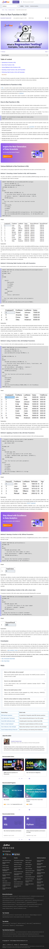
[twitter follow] (5, 848)
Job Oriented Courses (19, 900)
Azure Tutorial (28, 874)
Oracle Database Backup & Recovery (9, 729)
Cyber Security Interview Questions (9, 933)
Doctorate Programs (21, 902)
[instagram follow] (11, 848)
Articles (21, 6)
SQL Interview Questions (39, 879)
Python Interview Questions (40, 861)
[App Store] (15, 854)
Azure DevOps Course (18, 883)
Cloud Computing (5, 923)
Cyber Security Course (18, 876)
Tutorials (27, 6)
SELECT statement (31, 503)
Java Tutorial (28, 866)
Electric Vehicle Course (18, 881)
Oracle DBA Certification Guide (8, 721)
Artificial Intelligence (20, 925)
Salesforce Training (18, 864)
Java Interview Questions (40, 876)
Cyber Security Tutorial (29, 870)
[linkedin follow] (7, 848)
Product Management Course (6, 888)
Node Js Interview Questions (40, 885)
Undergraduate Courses (31, 902)
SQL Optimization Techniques (8, 718)
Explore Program (7, 156)
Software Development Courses (8, 902)
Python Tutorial (28, 860)
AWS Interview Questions (40, 864)
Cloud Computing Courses (28, 881)
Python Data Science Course (29, 884)
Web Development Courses (17, 886)
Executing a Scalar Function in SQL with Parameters (13, 69)
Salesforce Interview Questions (41, 873)
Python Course (5, 865)
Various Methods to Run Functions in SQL (11, 67)
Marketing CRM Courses (37, 900)
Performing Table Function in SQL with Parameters (13, 72)
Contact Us (9, 944)
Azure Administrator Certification (18, 874)
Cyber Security (5, 925)
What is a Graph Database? (7, 724)
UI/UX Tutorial (27, 916)
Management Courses (22, 906)
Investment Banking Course (6, 878)
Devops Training (5, 867)
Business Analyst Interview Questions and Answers (28, 933)
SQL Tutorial (25, 914)
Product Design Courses (20, 904)
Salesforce (12, 925)
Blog (6, 9)
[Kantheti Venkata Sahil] (7, 741)
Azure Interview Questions (21, 931)
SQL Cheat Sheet (5, 661)
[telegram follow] (13, 848)
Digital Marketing (36, 923)
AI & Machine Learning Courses (36, 896)
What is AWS (29, 923)
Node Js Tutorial (28, 868)
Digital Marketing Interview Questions (41, 888)
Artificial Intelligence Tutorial (34, 914)
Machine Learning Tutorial (7, 914)
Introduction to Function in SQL (9, 62)
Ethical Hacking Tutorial (30, 876)
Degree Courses (28, 900)
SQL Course (4, 880)
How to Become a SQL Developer (8, 726)
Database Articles (11, 9)
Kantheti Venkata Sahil (6, 18)
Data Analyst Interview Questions (19, 936)
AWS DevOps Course (6, 882)
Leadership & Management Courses (9, 906)
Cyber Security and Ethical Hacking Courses (24, 898)
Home (3, 9)
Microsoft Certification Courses (20, 908)
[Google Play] (6, 854)
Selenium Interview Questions (8, 931)
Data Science (5, 896)
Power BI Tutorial (17, 914)
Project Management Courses (8, 898)
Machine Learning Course (6, 863)
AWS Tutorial (27, 862)
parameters (31, 126)
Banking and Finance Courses (8, 904)
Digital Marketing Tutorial (7, 916)
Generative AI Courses (33, 906)
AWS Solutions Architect (18, 860)
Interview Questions (34, 6)
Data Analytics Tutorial (18, 916)
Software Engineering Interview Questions (36, 936)
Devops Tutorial (28, 864)
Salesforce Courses (13, 896)
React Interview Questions (40, 882)
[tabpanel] (13, 767)
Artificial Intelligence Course (18, 869)
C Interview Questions (6, 936)
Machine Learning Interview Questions (35, 931)
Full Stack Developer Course (6, 885)
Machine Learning (21, 923)
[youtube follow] (9, 848)
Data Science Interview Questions (41, 867)
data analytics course (12, 650)
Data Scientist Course (6, 860)
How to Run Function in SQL (8, 65)
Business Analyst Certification (5, 870)
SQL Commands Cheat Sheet (8, 658)
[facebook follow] (3, 848)
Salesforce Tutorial (29, 872)
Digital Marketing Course (17, 879)
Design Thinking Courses (7, 908)
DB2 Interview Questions (6, 715)
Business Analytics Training (6, 875)
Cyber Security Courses (7, 872)
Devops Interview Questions (40, 870)
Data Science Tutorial (29, 878)
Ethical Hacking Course (18, 871)
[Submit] (21, 2)
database (21, 93)
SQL (3, 88)
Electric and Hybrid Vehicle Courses (34, 904)
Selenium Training (17, 866)
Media (4, 944)
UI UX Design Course (18, 862)
